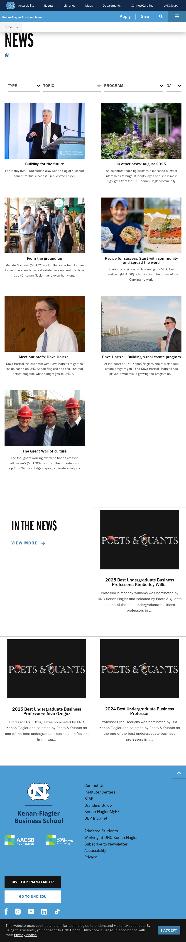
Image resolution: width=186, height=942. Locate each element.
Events (48, 5)
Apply (125, 16)
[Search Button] (161, 16)
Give (145, 16)
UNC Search (171, 5)
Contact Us (94, 785)
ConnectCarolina (142, 5)
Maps (89, 5)
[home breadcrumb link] (7, 56)
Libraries (69, 5)
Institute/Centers (99, 792)
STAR (88, 798)
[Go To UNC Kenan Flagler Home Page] (39, 803)
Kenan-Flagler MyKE (102, 811)
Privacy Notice (25, 935)
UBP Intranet (95, 818)
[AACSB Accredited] (19, 840)
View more (25, 543)
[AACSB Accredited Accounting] (59, 840)
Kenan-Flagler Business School (22, 17)
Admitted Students (101, 831)
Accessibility (26, 5)
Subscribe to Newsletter (105, 844)
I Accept (169, 930)
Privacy (90, 857)
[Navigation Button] (177, 16)
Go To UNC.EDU (32, 896)
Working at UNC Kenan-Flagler (111, 837)
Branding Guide (98, 805)
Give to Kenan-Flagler (33, 882)
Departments (112, 5)
